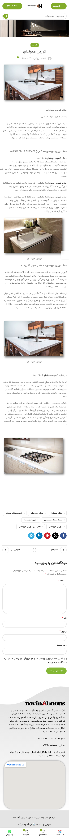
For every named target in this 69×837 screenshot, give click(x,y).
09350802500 (12, 5)
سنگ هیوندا (57, 513)
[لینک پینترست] (47, 535)
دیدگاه (62, 581)
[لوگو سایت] (34, 5)
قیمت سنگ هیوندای (53, 520)
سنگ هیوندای (37, 513)
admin (44, 58)
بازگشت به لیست (34, 550)
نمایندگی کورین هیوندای (30, 526)
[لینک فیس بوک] (63, 535)
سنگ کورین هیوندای (56, 158)
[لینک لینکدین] (39, 535)
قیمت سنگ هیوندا (14, 513)
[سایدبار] (65, 255)
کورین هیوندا (30, 520)
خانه (39, 32)
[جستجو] (5, 16)
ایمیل (63, 631)
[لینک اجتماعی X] (55, 535)
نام (64, 618)
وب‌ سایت (62, 645)
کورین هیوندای (59, 272)
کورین (31, 32)
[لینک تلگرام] (31, 535)
